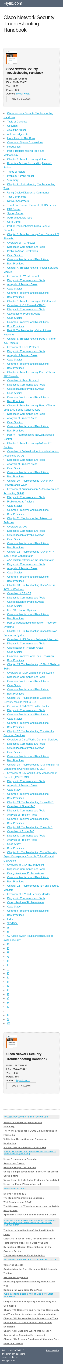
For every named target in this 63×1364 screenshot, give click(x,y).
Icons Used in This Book (21, 138)
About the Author (16, 129)
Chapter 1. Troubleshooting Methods (27, 159)
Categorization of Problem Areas (25, 388)
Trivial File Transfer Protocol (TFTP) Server (31, 205)
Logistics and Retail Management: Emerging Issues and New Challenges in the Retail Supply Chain (30, 1222)
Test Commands (16, 196)
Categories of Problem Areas (23, 313)
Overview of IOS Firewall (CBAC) (26, 305)
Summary (13, 180)
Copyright (12, 125)
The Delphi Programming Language (24, 1198)
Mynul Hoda (23, 93)
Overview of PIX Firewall (21, 242)
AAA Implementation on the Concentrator (30, 559)
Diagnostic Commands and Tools (26, 246)
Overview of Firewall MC (21, 806)
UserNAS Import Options (21, 610)
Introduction (13, 146)
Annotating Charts (14, 1163)
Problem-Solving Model (20, 175)
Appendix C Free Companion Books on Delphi (30, 1215)
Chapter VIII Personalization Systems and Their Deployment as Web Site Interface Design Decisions (31, 1322)
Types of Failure (16, 171)
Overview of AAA (17, 526)
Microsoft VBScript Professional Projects (30, 1259)
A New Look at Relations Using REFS (25, 1147)
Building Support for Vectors (20, 1167)
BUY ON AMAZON (21, 99)
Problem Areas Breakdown (22, 250)
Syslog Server (15, 213)
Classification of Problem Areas (25, 647)
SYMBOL (12, 923)
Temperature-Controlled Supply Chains (26, 1243)
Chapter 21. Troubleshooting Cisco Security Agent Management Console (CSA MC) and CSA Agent (30, 856)
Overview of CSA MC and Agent (25, 864)
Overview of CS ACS (19, 593)
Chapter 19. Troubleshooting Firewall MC (30, 802)
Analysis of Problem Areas (22, 284)
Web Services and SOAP (18, 1202)
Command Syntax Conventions (25, 142)
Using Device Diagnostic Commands (28, 192)
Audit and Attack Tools (19, 217)
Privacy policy (52, 1350)
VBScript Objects (13, 1265)
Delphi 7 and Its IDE (15, 1194)
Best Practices (15, 263)
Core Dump (13, 221)
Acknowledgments (17, 134)
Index (10, 919)
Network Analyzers (18, 200)
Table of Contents (17, 121)
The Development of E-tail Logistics (24, 1255)
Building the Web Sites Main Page (23, 1290)
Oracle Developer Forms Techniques (26, 1117)
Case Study (14, 685)
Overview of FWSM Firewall (23, 276)
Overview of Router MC (20, 831)
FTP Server (13, 209)
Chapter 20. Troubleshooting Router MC (29, 827)
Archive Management (16, 1277)
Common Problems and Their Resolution (30, 656)
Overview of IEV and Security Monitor (28, 894)
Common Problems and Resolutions (28, 259)
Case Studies (15, 255)
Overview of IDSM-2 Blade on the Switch (30, 672)
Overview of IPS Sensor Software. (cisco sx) (32, 639)
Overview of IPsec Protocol (22, 347)
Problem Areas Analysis (20, 501)
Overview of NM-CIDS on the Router (28, 706)
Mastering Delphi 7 (15, 1188)
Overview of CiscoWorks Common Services (32, 739)
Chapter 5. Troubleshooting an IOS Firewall (31, 301)
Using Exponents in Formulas (20, 1159)
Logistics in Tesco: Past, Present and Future (29, 1239)
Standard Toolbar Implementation (23, 1122)
